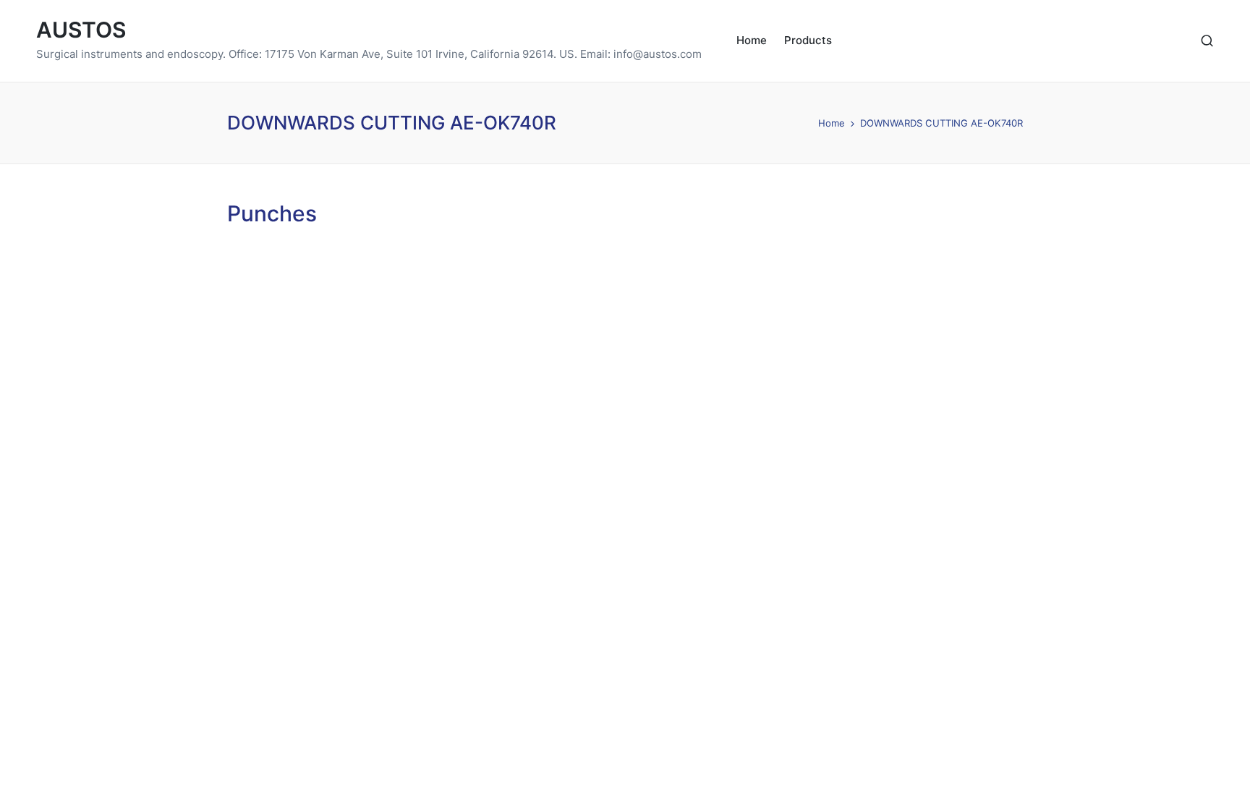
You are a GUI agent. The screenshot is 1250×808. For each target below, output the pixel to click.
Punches (272, 213)
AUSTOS (81, 30)
